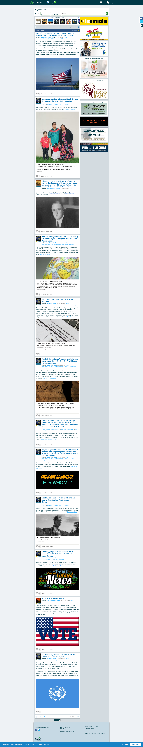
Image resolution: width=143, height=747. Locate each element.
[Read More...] (94, 21)
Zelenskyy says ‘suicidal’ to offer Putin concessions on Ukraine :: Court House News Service (57, 553)
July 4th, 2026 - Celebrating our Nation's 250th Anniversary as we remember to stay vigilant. (55, 34)
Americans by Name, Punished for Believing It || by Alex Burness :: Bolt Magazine (60, 100)
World (62, 244)
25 (46, 27)
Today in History (91, 726)
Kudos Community (45, 37)
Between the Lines (51, 188)
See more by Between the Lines (61, 190)
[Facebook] (36, 729)
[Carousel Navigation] (77, 18)
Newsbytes (49, 103)
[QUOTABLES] (50, 21)
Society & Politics (51, 38)
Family (43, 602)
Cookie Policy (88, 733)
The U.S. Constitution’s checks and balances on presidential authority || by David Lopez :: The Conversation (60, 361)
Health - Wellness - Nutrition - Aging (54, 366)
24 (44, 27)
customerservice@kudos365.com (67, 731)
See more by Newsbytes (64, 104)
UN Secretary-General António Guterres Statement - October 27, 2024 (58, 655)
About (97, 726)
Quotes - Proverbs (51, 190)
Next (76, 27)
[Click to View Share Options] (78, 94)
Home (86, 726)
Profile (52, 37)
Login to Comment (45, 93)
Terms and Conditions (89, 728)
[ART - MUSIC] (62, 21)
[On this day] (38, 21)
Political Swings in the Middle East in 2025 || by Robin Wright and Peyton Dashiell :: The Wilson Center (60, 238)
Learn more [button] (47, 744)
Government (38, 38)
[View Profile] (38, 100)
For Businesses (95, 733)
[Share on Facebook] (141, 18)
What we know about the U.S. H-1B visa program (58, 300)
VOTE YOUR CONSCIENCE (53, 598)
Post (37, 13)
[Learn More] (44, 21)
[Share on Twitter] (141, 21)
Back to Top (57, 720)
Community (44, 104)
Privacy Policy (102, 731)
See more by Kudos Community (62, 38)
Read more (38, 55)
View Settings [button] (125, 744)
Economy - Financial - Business (48, 305)
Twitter (39, 729)
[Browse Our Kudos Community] (36, 2)
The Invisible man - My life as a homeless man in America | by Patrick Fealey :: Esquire (58, 500)
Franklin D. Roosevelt (54, 193)
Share (65, 37)
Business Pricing (101, 733)
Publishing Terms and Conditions (92, 731)
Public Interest (44, 38)
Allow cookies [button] (135, 744)
